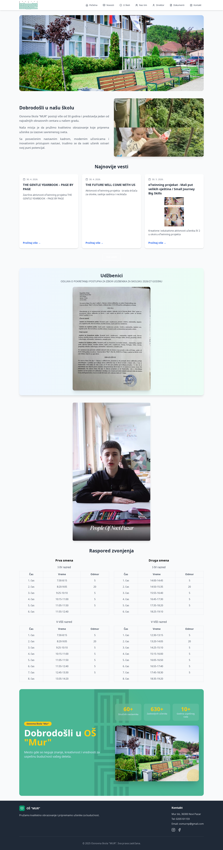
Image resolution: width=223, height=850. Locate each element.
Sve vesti (111, 257)
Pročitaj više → (32, 242)
